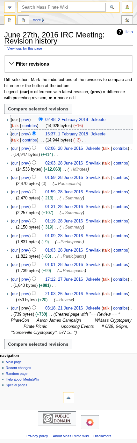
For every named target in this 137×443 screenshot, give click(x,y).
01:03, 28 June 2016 (64, 250)
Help (129, 32)
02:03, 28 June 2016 (64, 163)
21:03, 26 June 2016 (64, 294)
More (37, 20)
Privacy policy (37, 436)
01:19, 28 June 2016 (64, 221)
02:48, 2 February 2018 (66, 119)
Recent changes (18, 368)
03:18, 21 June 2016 (64, 308)
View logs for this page (24, 48)
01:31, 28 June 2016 (64, 207)
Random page (16, 373)
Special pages (16, 385)
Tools (127, 21)
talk (15, 126)
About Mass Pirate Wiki (71, 436)
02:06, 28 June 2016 (64, 148)
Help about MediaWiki (22, 379)
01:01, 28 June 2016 (64, 264)
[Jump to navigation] (9, 7)
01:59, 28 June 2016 (64, 177)
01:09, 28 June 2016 (64, 236)
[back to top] (68, 397)
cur (15, 134)
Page (9, 21)
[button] (68, 64)
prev (25, 119)
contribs (29, 126)
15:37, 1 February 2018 (66, 134)
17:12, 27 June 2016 (64, 279)
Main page (14, 362)
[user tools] (127, 7)
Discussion (23, 21)
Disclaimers (102, 436)
